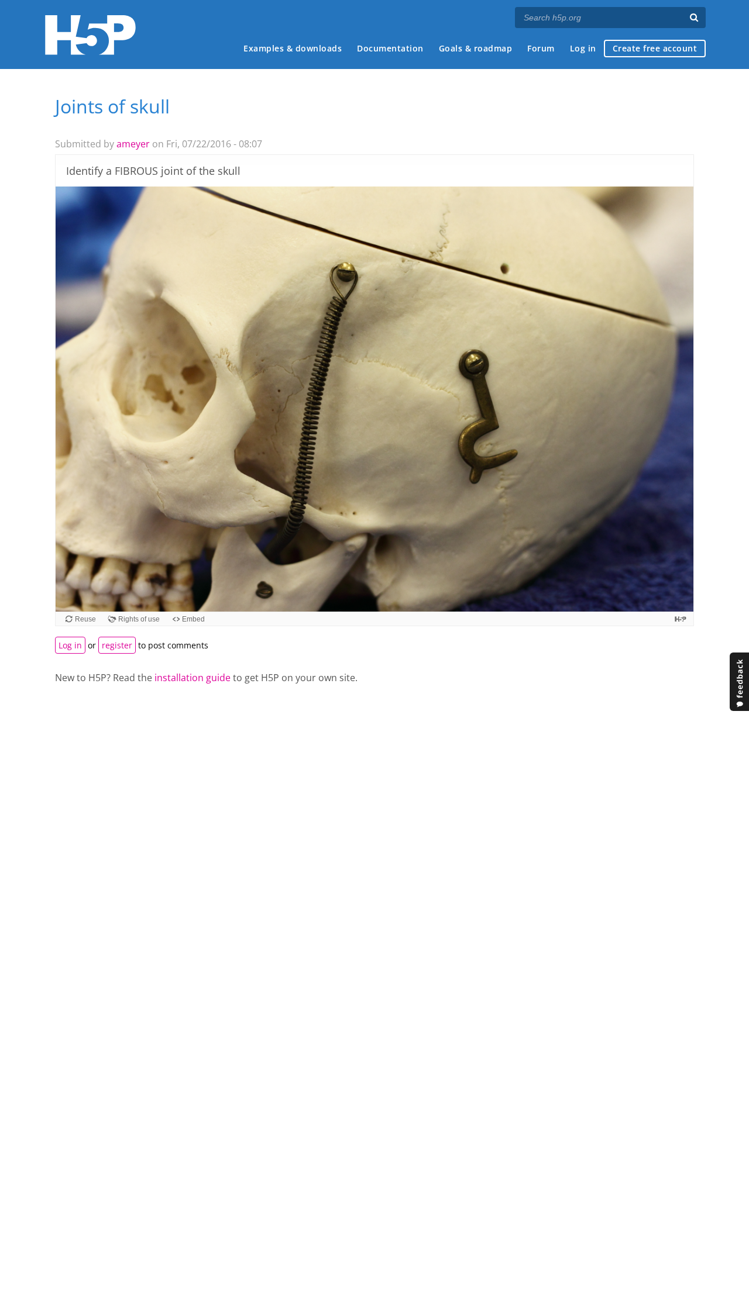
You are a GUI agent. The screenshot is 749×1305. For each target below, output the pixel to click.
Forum (541, 48)
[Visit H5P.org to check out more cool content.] (681, 619)
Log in (583, 48)
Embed (193, 619)
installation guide (192, 677)
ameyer (133, 143)
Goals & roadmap (476, 48)
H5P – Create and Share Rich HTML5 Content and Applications (90, 34)
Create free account (655, 48)
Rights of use (139, 619)
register (117, 645)
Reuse (85, 619)
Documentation (390, 48)
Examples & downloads (292, 48)
